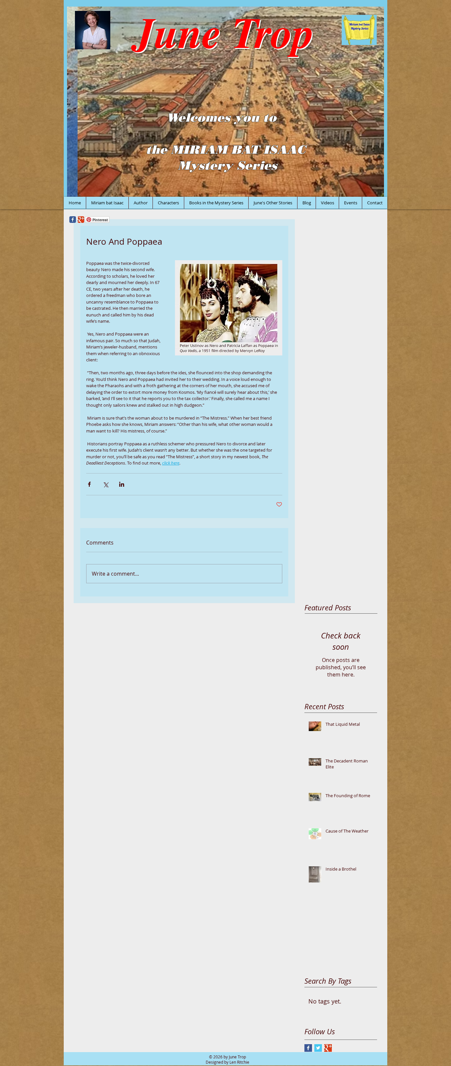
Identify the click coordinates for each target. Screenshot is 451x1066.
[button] (225, 102)
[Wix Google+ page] (81, 219)
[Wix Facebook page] (72, 219)
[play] (370, 190)
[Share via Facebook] (89, 484)
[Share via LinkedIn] (122, 484)
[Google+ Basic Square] (328, 1048)
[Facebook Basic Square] (308, 1048)
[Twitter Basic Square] (318, 1048)
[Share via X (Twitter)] (105, 484)
